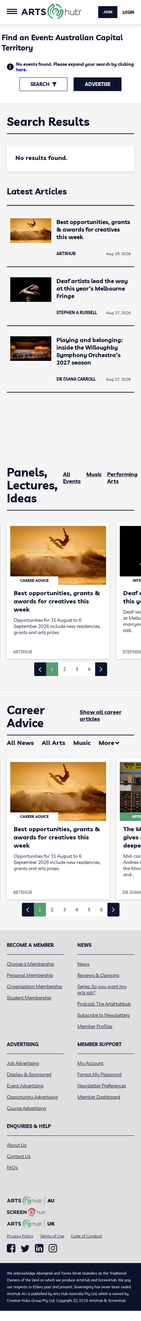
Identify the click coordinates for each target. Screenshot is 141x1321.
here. (21, 69)
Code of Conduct (86, 1235)
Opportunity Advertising (32, 1097)
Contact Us (18, 1156)
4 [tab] (89, 669)
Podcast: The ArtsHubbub (104, 1004)
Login (128, 12)
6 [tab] (101, 910)
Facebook (11, 1248)
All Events (72, 477)
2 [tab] (64, 669)
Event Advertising (25, 1086)
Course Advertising (26, 1108)
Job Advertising (23, 1063)
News (83, 964)
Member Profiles (94, 1026)
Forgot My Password (99, 1074)
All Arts (53, 743)
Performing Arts (122, 477)
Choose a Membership (30, 964)
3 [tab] (76, 669)
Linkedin (39, 1248)
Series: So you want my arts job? (102, 989)
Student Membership (29, 998)
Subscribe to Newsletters (103, 1015)
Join (107, 12)
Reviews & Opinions (98, 975)
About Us (16, 1145)
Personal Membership (30, 975)
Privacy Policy (20, 1235)
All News (20, 743)
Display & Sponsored (29, 1074)
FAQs (12, 1167)
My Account (90, 1063)
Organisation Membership (34, 986)
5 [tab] (89, 910)
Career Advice (26, 717)
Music (94, 474)
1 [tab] (52, 669)
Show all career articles (100, 715)
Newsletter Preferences (101, 1086)
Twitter (25, 1248)
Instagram (53, 1248)
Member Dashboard (98, 1097)
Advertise (98, 84)
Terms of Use (52, 1235)
